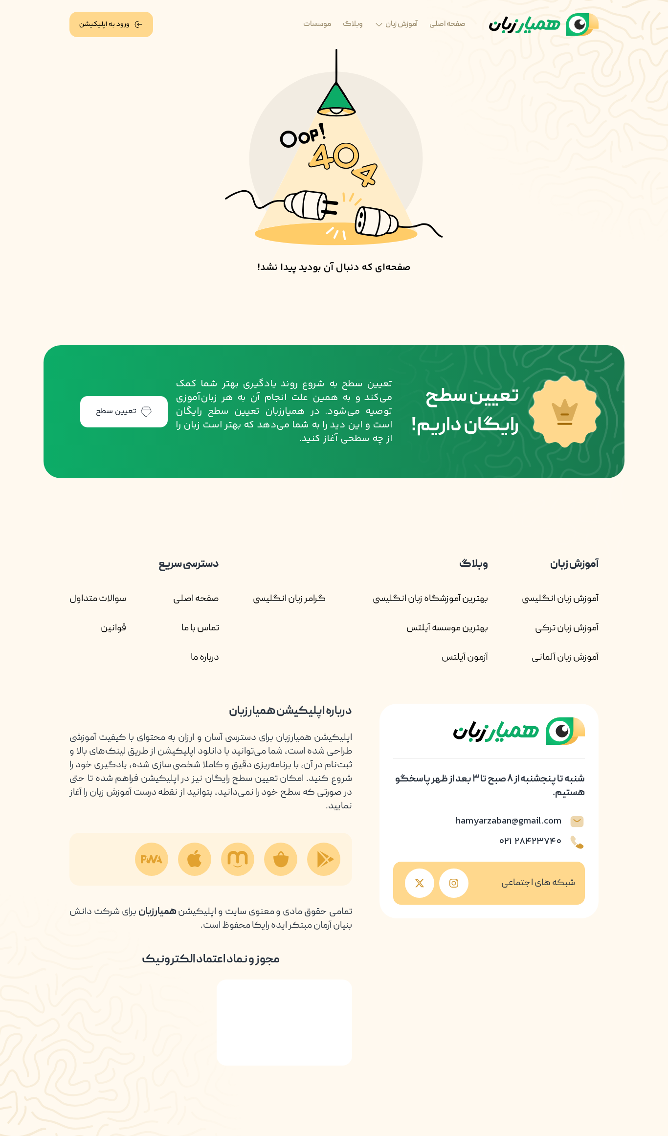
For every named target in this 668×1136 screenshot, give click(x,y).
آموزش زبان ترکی (567, 628)
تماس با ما (200, 628)
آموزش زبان (401, 24)
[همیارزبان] (544, 24)
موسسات (317, 24)
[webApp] (151, 859)
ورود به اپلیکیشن (104, 24)
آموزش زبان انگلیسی (560, 599)
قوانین (113, 628)
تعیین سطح (116, 411)
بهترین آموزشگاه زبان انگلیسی (430, 599)
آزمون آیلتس (465, 658)
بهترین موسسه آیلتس (447, 628)
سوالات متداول (97, 599)
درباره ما (205, 658)
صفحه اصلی (447, 24)
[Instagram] (453, 883)
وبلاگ (353, 24)
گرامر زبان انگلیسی (289, 599)
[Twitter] (419, 883)
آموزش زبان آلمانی (565, 658)
